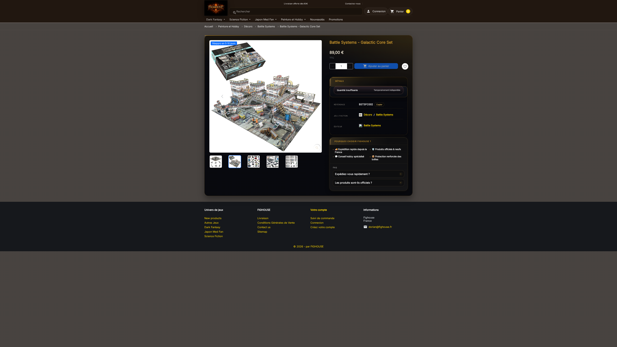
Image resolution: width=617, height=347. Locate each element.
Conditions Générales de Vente (276, 222)
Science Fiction (239, 19)
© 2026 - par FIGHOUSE (308, 246)
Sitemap (262, 231)
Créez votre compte (322, 227)
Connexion (316, 222)
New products (212, 218)
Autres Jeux (211, 222)
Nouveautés (317, 19)
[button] (376, 11)
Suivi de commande (322, 218)
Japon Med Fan (265, 19)
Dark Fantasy (214, 19)
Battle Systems (384, 114)
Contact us (263, 227)
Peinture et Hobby (292, 19)
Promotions (336, 19)
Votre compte (318, 209)
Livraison (262, 218)
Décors (368, 114)
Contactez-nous (352, 4)
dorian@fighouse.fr (380, 226)
